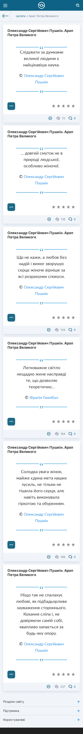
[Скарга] (51, 118)
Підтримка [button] (11, 711)
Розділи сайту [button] (13, 701)
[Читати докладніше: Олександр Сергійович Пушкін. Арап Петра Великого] (11, 106)
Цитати (21, 16)
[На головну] (5, 16)
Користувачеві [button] (14, 719)
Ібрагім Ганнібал (44, 398)
